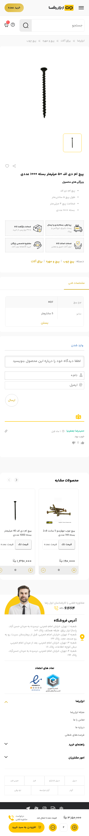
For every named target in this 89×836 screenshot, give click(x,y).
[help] (13, 25)
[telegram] (28, 809)
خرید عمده (14, 8)
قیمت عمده (50, 545)
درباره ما (79, 728)
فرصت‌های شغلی (74, 735)
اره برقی (17, 790)
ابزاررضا (80, 41)
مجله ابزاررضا (77, 712)
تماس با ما (78, 720)
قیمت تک (67, 545)
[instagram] (44, 809)
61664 (67, 608)
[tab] (76, 283)
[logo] (61, 8)
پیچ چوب (31, 41)
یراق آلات (66, 41)
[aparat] (36, 809)
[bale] (53, 808)
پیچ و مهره (48, 41)
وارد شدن (77, 345)
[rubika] (61, 809)
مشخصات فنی (76, 283)
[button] (9, 480)
